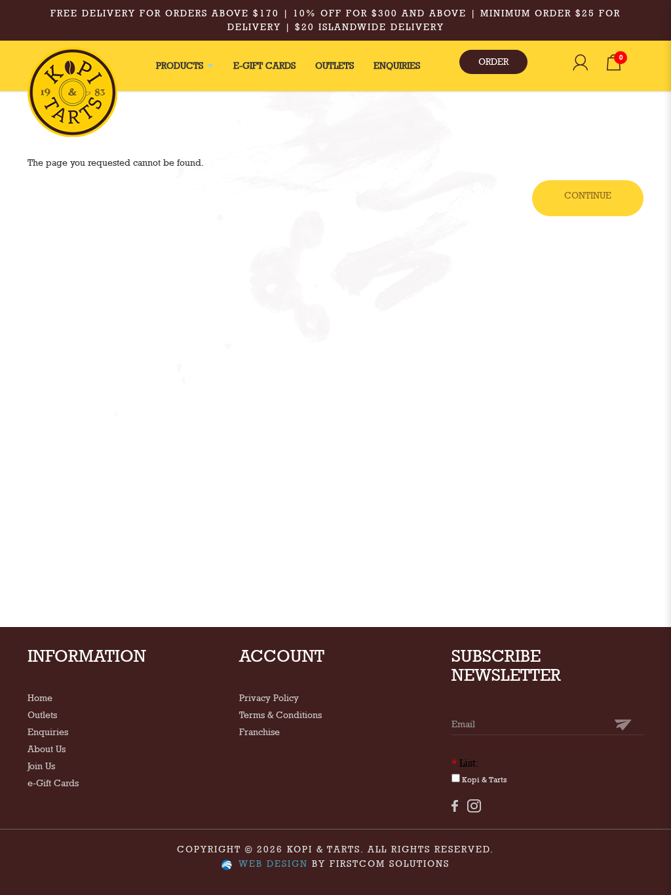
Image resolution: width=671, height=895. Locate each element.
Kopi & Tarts (483, 779)
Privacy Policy (269, 698)
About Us (47, 749)
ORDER (493, 61)
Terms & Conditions (280, 715)
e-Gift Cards (53, 783)
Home (40, 698)
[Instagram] (474, 806)
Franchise (259, 732)
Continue (587, 195)
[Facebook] (454, 805)
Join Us (41, 766)
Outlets (42, 715)
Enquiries (48, 732)
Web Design (273, 863)
